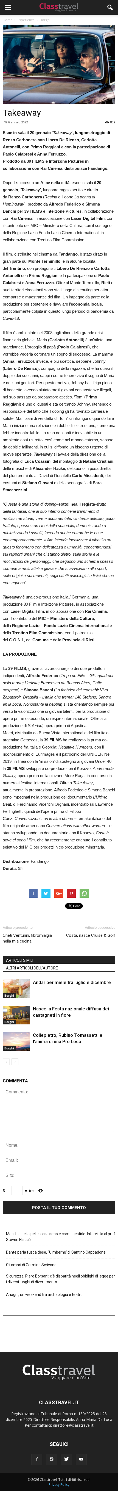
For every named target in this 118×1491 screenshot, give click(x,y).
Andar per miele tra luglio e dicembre (72, 982)
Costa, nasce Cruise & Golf (90, 935)
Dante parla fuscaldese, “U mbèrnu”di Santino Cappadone (56, 1252)
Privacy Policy (59, 1484)
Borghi (9, 995)
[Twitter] (66, 1459)
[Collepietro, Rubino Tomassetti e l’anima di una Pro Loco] (16, 1041)
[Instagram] (51, 1459)
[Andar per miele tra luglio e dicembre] (16, 988)
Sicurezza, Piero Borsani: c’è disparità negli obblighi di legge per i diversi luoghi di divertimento (60, 1279)
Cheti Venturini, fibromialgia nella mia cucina (27, 938)
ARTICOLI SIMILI (19, 960)
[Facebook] (36, 1459)
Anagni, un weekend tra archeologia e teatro (44, 1294)
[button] (110, 7)
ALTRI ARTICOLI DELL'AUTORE (32, 968)
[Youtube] (81, 1459)
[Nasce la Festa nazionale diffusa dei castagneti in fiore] (16, 1015)
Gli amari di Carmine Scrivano (31, 1265)
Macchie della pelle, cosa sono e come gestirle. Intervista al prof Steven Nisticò (60, 1237)
